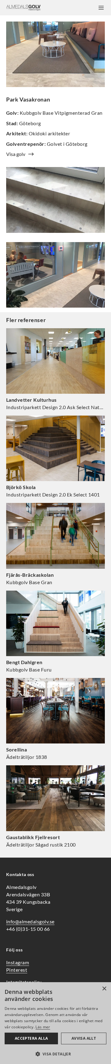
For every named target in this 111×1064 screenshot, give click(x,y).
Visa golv (15, 154)
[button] (55, 1054)
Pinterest (16, 970)
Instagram (17, 962)
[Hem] (23, 8)
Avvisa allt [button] (84, 1038)
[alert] (55, 1023)
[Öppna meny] (101, 7)
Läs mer (42, 1027)
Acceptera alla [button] (31, 1038)
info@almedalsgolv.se (30, 921)
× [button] (104, 988)
